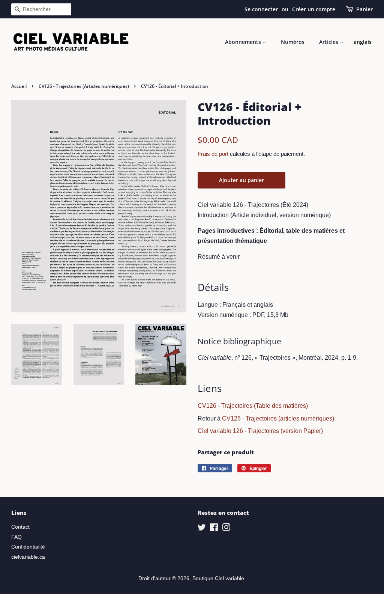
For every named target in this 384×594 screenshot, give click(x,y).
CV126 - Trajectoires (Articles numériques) (84, 86)
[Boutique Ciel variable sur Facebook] (214, 529)
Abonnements (243, 41)
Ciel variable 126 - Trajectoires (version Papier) (260, 431)
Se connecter (261, 9)
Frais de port (213, 154)
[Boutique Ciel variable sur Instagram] (226, 529)
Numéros (292, 41)
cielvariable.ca (28, 557)
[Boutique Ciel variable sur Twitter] (202, 529)
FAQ (16, 537)
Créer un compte (313, 9)
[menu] (362, 42)
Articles (329, 41)
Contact (20, 527)
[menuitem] (362, 42)
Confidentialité (28, 547)
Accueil (19, 86)
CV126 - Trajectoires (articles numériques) (278, 418)
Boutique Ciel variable (218, 578)
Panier (364, 9)
